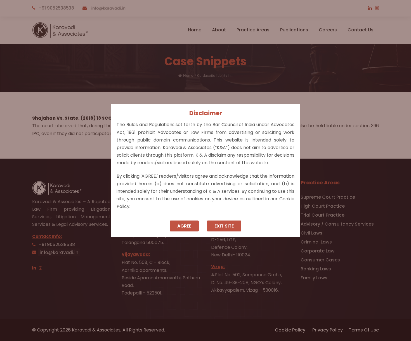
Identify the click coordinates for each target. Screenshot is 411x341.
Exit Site (224, 226)
